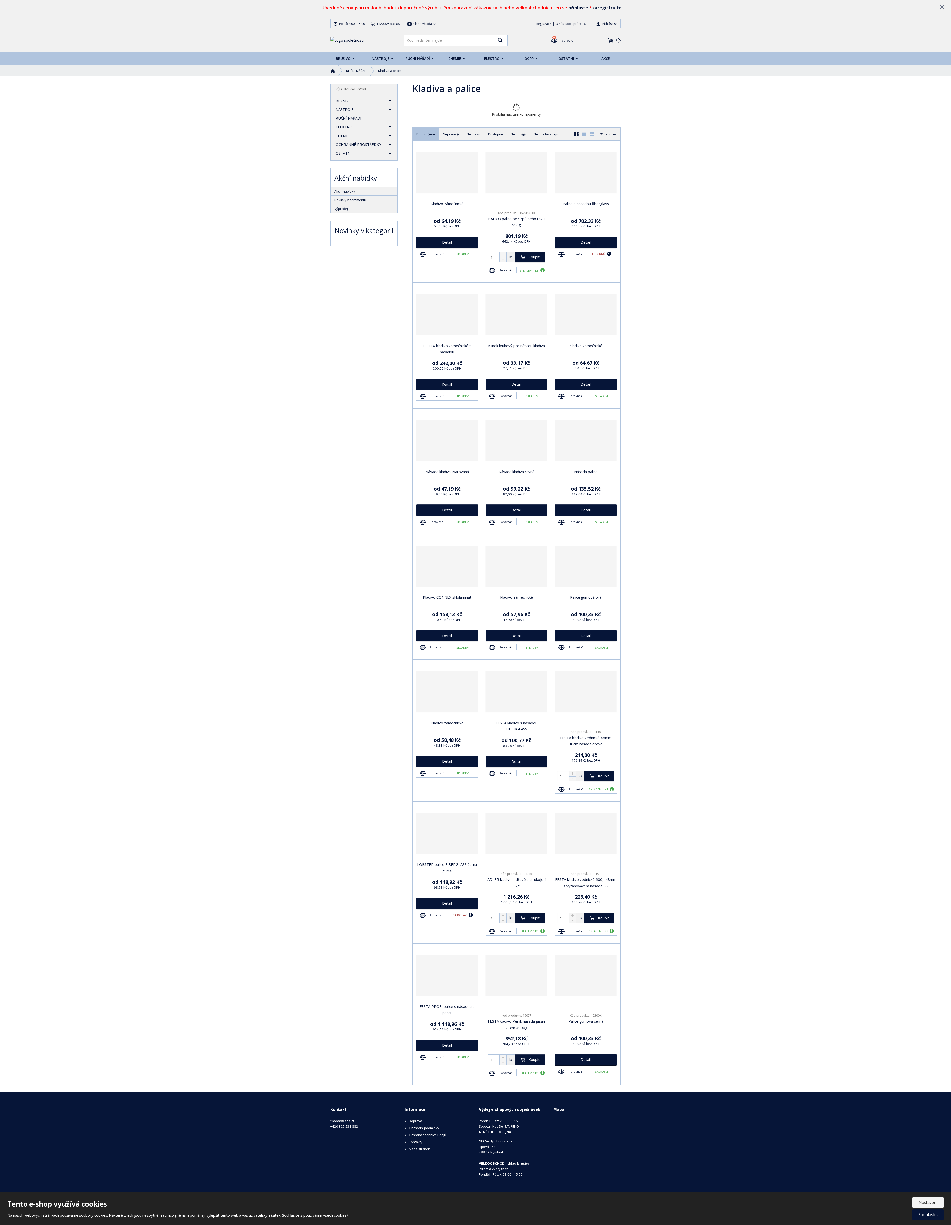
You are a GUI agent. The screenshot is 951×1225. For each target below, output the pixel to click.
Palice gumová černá (585, 1021)
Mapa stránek (419, 1149)
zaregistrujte (607, 8)
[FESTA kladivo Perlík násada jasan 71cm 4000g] (516, 975)
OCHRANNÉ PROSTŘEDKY (358, 144)
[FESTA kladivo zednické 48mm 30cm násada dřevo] (586, 692)
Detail (447, 242)
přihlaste (578, 8)
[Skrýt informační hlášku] (942, 7)
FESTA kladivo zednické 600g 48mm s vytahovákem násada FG (585, 882)
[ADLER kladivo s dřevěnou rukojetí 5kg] (516, 834)
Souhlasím (928, 1214)
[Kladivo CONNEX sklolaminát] (447, 566)
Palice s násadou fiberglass (586, 203)
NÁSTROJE (381, 58)
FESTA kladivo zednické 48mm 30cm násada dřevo (585, 741)
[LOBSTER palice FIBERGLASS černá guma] (447, 834)
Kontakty (415, 1142)
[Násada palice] (586, 441)
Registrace (543, 24)
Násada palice (586, 471)
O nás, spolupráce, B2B (572, 24)
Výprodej (341, 208)
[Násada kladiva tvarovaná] (447, 441)
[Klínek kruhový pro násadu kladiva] (516, 315)
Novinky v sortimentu (350, 200)
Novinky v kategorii (363, 230)
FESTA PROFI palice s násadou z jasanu (447, 1009)
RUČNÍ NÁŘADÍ (418, 58)
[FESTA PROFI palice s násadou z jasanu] (447, 975)
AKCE (605, 58)
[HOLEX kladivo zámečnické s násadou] (447, 315)
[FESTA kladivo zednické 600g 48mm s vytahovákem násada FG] (586, 834)
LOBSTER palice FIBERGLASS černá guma (447, 867)
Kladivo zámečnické (447, 203)
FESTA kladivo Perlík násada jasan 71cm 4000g (516, 1024)
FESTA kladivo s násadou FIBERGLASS (516, 726)
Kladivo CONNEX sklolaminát (447, 597)
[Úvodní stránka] (347, 39)
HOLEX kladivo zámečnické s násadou (447, 349)
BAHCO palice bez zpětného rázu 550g (516, 221)
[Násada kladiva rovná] (516, 441)
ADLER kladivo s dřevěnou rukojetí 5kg (516, 882)
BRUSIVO (344, 58)
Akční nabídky (344, 191)
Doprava (415, 1121)
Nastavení (928, 1202)
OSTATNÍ (566, 58)
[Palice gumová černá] (586, 975)
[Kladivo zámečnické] (447, 173)
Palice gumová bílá (585, 597)
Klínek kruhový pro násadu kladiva (516, 345)
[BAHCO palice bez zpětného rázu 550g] (516, 173)
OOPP (529, 58)
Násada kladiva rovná (516, 471)
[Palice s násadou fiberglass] (586, 173)
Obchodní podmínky (424, 1128)
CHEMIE (455, 58)
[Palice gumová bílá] (586, 566)
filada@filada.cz (342, 1121)
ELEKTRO (492, 58)
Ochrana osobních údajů (427, 1135)
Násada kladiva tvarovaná (447, 471)
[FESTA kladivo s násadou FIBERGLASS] (516, 692)
